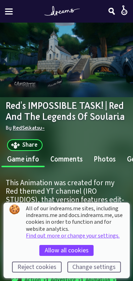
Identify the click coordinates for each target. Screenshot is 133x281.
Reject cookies (36, 267)
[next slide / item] (127, 60)
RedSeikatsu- (29, 127)
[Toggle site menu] (9, 11)
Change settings (94, 267)
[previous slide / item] (5, 60)
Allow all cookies (67, 250)
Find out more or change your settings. (73, 236)
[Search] (111, 11)
